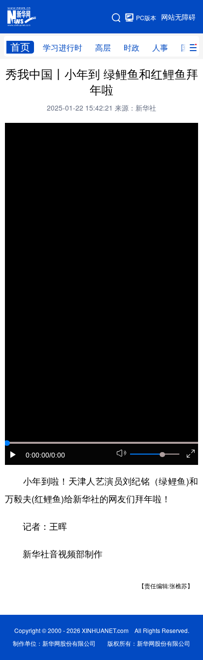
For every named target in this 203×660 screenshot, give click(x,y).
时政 (131, 48)
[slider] (162, 454)
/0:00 (57, 455)
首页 (20, 47)
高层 (103, 48)
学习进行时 (62, 48)
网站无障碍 (178, 17)
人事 (160, 48)
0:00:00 (37, 455)
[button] (13, 454)
